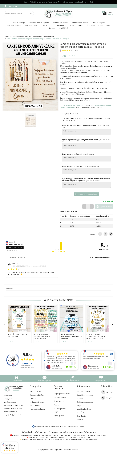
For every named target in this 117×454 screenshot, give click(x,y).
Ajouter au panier (106, 206)
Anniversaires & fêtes (80, 23)
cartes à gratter (46, 435)
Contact (80, 420)
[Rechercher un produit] (31, 13)
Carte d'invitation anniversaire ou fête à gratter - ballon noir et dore (95, 337)
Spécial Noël (63, 28)
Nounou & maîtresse (60, 23)
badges (92, 435)
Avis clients (9, 288)
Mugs (72, 25)
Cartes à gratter (46, 25)
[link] (100, 234)
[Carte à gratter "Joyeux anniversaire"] (19, 318)
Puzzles (52, 28)
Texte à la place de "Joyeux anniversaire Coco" (85, 126)
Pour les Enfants (31, 25)
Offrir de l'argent (60, 397)
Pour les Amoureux (14, 25)
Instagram (109, 398)
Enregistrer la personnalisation (86, 194)
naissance (53, 437)
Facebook (109, 392)
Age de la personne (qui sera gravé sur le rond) (86, 141)
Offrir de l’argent (98, 23)
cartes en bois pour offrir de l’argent (66, 435)
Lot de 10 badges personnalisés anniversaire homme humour (71, 336)
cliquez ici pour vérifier (76, 426)
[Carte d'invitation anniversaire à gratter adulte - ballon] (45, 318)
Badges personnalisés (61, 394)
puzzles (103, 435)
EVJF (67, 437)
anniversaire (44, 437)
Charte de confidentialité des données (84, 409)
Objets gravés (61, 25)
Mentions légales (83, 391)
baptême (61, 437)
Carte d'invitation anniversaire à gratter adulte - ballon (43, 336)
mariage (36, 437)
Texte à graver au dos (78, 154)
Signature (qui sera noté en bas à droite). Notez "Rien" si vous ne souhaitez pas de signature (86, 180)
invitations (85, 435)
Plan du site (81, 416)
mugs (98, 435)
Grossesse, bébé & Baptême (39, 23)
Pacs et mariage (36, 391)
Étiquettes (91, 25)
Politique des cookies (85, 402)
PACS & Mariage (19, 23)
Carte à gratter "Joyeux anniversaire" (17, 335)
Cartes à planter (104, 25)
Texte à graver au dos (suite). (80, 166)
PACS (72, 437)
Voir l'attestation (15, 247)
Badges (80, 25)
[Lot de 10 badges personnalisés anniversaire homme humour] (71, 318)
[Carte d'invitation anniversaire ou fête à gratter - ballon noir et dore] (97, 318)
